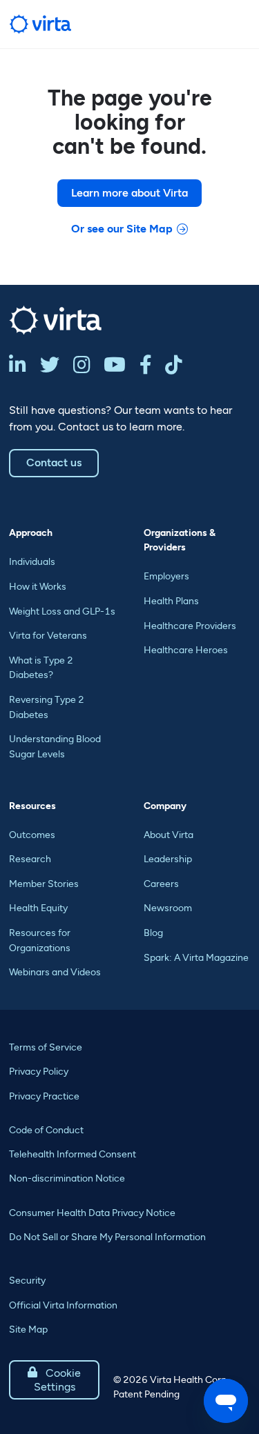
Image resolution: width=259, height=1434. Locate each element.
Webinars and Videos (55, 972)
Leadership (168, 859)
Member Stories (44, 884)
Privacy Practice (44, 1096)
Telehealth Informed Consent (72, 1154)
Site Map (28, 1329)
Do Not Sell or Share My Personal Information (107, 1237)
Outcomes (32, 835)
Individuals (32, 562)
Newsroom (168, 908)
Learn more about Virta (129, 192)
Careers (161, 884)
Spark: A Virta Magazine (196, 958)
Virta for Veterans (48, 635)
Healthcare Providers (190, 626)
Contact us (53, 462)
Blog (153, 933)
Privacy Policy (38, 1071)
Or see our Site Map (122, 228)
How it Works (37, 586)
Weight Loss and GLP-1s (62, 611)
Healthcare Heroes (186, 650)
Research (30, 859)
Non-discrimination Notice (67, 1178)
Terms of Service (45, 1047)
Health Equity (38, 908)
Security (27, 1280)
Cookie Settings (54, 1379)
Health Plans (171, 601)
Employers (166, 576)
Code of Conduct (46, 1130)
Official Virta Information (63, 1305)
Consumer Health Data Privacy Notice (92, 1213)
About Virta (168, 835)
